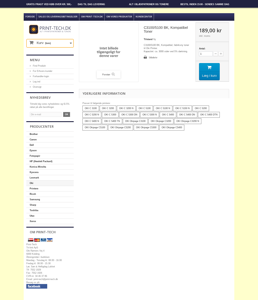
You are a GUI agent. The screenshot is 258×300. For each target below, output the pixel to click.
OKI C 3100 (91, 108)
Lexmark (34, 177)
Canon (33, 139)
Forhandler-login (40, 76)
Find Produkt (39, 65)
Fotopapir (35, 156)
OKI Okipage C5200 (120, 127)
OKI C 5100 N (163, 108)
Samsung (35, 199)
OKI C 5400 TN (112, 121)
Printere (34, 188)
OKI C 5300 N (150, 114)
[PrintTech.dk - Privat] (50, 29)
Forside (30, 16)
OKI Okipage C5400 (172, 127)
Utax (32, 215)
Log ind (36, 81)
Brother (34, 134)
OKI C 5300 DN (129, 114)
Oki (31, 183)
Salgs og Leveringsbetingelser (57, 16)
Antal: (202, 48)
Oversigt (36, 87)
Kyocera (34, 172)
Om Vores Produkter (119, 16)
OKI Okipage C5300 (146, 127)
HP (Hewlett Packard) (41, 161)
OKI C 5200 (201, 108)
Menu (35, 60)
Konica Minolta (38, 166)
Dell (32, 145)
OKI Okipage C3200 (161, 121)
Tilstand (148, 39)
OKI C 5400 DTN (208, 114)
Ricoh (33, 194)
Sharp (33, 205)
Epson (33, 150)
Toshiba (34, 210)
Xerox (33, 221)
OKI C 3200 (108, 108)
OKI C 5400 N (92, 121)
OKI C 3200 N (126, 108)
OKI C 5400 (168, 114)
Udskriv (153, 57)
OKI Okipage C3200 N (187, 121)
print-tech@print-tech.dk (46, 279)
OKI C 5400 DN (187, 114)
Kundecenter (144, 16)
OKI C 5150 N (182, 108)
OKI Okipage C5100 (95, 127)
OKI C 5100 (145, 108)
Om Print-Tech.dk (92, 16)
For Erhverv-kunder (42, 71)
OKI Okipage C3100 (135, 121)
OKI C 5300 (110, 114)
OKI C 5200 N (92, 114)
